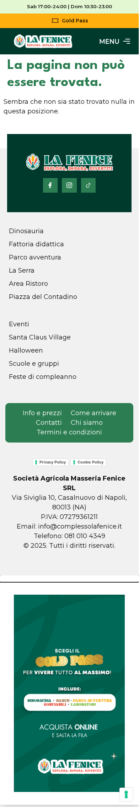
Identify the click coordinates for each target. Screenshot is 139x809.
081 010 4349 (84, 536)
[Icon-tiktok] (88, 185)
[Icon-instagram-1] (69, 185)
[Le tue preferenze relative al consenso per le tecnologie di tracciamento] (126, 794)
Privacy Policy (52, 462)
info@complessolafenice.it (80, 526)
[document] (69, 690)
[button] (69, 578)
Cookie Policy (90, 462)
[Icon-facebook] (50, 185)
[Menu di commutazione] (115, 41)
